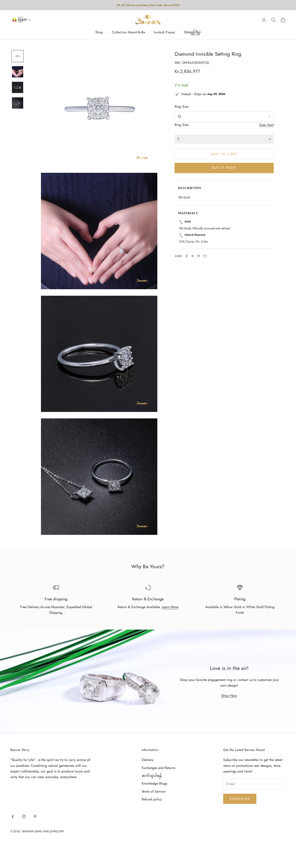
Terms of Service (153, 791)
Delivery (147, 759)
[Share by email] (205, 256)
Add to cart (224, 154)
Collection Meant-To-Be (128, 32)
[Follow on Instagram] (24, 816)
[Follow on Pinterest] (35, 816)
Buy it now (224, 167)
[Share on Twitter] (192, 256)
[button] (21, 20)
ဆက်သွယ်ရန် (152, 775)
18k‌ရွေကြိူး (192, 32)
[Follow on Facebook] (12, 816)
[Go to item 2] (17, 72)
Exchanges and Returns (158, 767)
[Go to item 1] (17, 56)
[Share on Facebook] (186, 256)
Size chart (266, 124)
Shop (99, 32)
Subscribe (239, 798)
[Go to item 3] (17, 87)
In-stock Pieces (164, 32)
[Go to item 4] (17, 103)
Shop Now (229, 695)
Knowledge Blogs (154, 783)
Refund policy (152, 799)
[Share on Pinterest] (198, 256)
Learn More (170, 606)
